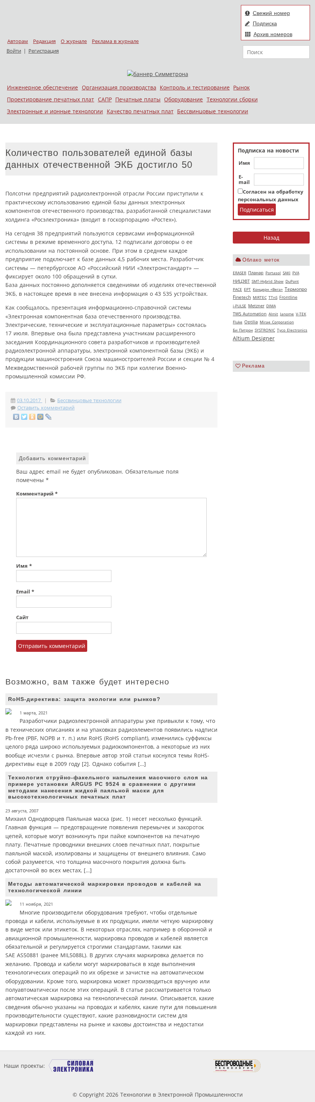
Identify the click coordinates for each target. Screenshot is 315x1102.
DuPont (292, 281)
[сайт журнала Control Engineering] (288, 1065)
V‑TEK (301, 314)
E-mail (244, 179)
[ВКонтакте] (16, 417)
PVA (295, 272)
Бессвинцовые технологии (212, 111)
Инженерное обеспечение (42, 87)
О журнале (74, 41)
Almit (273, 314)
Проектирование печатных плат (50, 99)
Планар (256, 272)
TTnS (273, 297)
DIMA (271, 305)
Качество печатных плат (140, 111)
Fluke (237, 322)
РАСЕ (237, 289)
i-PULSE (239, 305)
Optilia (251, 322)
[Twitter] (24, 417)
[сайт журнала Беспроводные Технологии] (237, 1065)
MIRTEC (260, 297)
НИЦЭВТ (241, 281)
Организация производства (119, 87)
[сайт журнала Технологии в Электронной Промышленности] (120, 1065)
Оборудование (183, 99)
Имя (244, 163)
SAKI (286, 272)
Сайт (22, 617)
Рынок (241, 87)
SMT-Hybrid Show (268, 281)
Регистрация (43, 51)
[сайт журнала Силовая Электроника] (71, 1065)
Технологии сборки (232, 99)
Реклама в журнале (115, 41)
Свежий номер (271, 13)
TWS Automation (250, 314)
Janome (287, 314)
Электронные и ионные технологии (55, 111)
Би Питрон (243, 330)
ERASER (239, 272)
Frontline (288, 297)
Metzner (256, 305)
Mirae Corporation (277, 322)
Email (25, 591)
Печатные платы (138, 99)
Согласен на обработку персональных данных (270, 196)
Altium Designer (254, 338)
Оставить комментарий (46, 407)
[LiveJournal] (49, 417)
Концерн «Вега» (268, 289)
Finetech (242, 297)
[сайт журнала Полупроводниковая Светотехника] (177, 1065)
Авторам (17, 41)
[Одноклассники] (32, 417)
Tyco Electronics (292, 330)
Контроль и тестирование (195, 87)
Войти (14, 51)
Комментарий (37, 494)
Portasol (273, 272)
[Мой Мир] (40, 417)
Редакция (44, 41)
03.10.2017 (29, 400)
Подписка (265, 23)
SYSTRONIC (265, 330)
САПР (105, 99)
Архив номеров (273, 34)
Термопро (296, 289)
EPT (247, 289)
